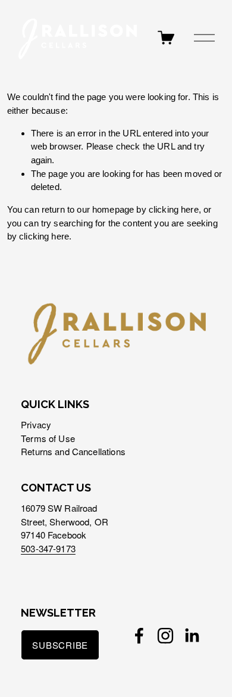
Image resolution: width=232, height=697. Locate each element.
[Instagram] (165, 635)
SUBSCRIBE (60, 645)
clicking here (174, 209)
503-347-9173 (48, 548)
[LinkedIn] (191, 635)
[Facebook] (139, 635)
